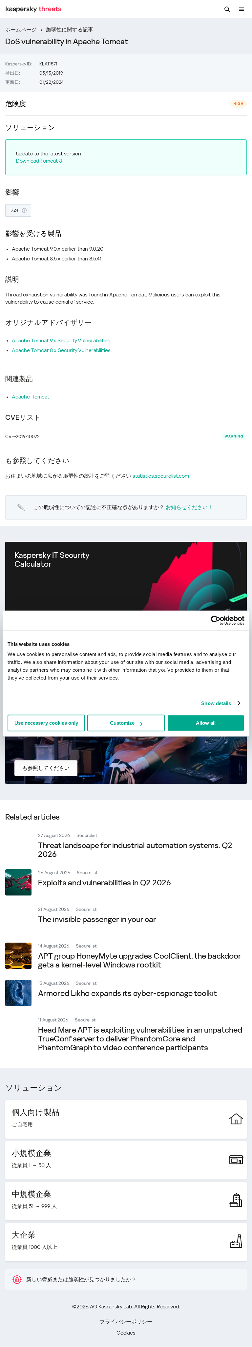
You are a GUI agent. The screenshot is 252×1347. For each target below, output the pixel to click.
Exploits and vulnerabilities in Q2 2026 (104, 882)
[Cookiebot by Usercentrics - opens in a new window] (215, 620)
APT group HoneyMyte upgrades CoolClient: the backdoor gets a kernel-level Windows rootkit (139, 960)
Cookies (126, 1333)
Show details (216, 703)
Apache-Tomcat (30, 397)
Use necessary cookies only (46, 723)
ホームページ (21, 30)
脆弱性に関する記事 (69, 30)
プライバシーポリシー (126, 1322)
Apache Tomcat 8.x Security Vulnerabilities (61, 350)
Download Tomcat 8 (39, 161)
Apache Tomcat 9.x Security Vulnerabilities (61, 340)
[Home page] (33, 9)
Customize (122, 723)
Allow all (206, 723)
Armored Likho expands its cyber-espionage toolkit (127, 993)
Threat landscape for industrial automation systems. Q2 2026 (135, 850)
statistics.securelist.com (161, 476)
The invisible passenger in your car (97, 919)
